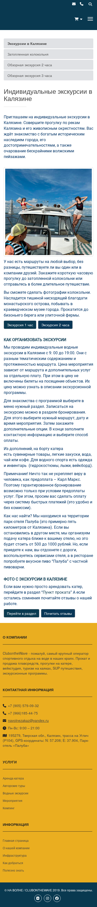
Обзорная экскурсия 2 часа (29, 64)
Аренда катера (13, 778)
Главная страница (16, 840)
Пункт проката (56, 592)
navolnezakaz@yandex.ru (28, 720)
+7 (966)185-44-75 (23, 713)
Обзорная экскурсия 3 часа (29, 75)
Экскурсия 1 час (20, 324)
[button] (78, 19)
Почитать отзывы (58, 613)
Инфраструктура (15, 855)
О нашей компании (16, 848)
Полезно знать (13, 870)
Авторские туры (14, 785)
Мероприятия (12, 800)
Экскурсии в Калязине (27, 43)
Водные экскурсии (15, 793)
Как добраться (13, 863)
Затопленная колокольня (27, 54)
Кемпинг (8, 808)
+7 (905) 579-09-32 (23, 705)
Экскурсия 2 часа (55, 324)
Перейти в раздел (21, 613)
